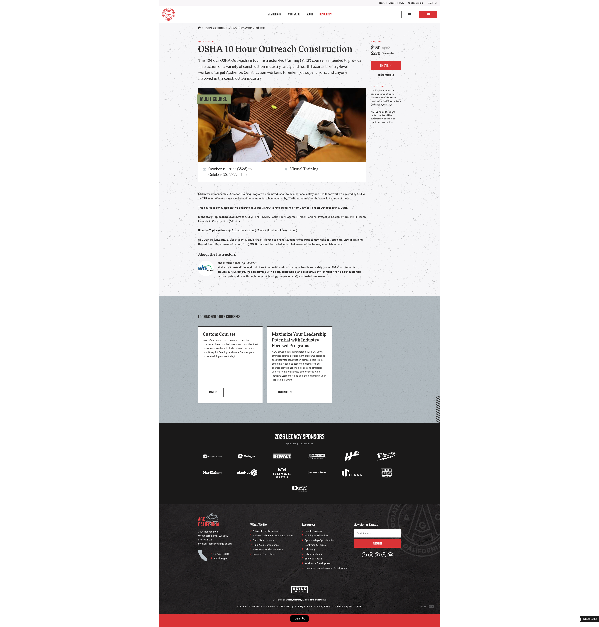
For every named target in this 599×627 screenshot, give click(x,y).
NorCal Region (221, 553)
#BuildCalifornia (415, 2)
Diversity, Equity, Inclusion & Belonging (326, 568)
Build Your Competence (266, 545)
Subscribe (377, 543)
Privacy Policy (323, 606)
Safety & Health (313, 558)
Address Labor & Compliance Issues (273, 535)
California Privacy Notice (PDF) (347, 606)
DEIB (401, 2)
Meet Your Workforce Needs (268, 549)
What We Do (294, 14)
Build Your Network (263, 540)
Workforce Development (318, 563)
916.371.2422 (205, 539)
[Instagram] (383, 554)
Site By (424, 606)
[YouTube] (390, 554)
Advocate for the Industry (267, 531)
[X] (377, 554)
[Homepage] (168, 14)
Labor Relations (313, 554)
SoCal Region (220, 558)
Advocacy (310, 549)
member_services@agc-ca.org (215, 543)
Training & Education (215, 27)
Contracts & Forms (315, 545)
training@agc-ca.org (381, 104)
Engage (392, 2)
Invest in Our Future (264, 554)
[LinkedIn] (370, 554)
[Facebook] (364, 554)
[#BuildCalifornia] (300, 589)
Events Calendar (314, 531)
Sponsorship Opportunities (299, 444)
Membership (274, 14)
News (382, 2)
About (310, 14)
